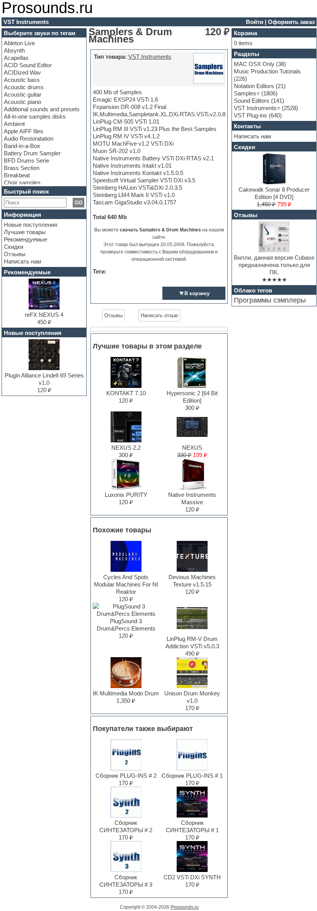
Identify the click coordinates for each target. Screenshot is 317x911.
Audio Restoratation (28, 138)
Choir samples (22, 182)
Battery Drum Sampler (32, 153)
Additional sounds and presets (42, 109)
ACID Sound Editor (28, 65)
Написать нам (22, 261)
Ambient (14, 124)
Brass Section (21, 168)
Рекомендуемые (25, 239)
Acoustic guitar (22, 94)
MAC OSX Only (254, 64)
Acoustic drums (24, 87)
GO (78, 203)
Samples (245, 93)
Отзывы (15, 254)
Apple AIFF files (23, 131)
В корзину (197, 293)
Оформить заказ (291, 22)
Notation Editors (254, 86)
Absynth (14, 50)
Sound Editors (251, 100)
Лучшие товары (25, 232)
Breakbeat (17, 175)
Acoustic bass (22, 79)
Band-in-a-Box (22, 146)
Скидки (13, 246)
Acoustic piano (22, 102)
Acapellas (16, 57)
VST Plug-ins (250, 115)
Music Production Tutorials (267, 71)
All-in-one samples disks (35, 116)
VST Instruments (149, 56)
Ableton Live (19, 43)
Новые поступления (30, 224)
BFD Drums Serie (26, 160)
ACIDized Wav (22, 72)
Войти (254, 22)
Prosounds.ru (184, 907)
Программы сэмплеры (270, 300)
